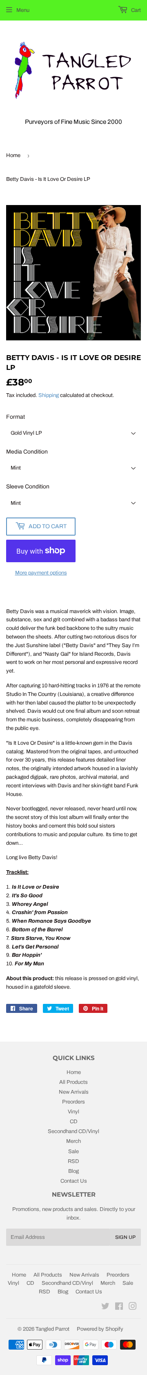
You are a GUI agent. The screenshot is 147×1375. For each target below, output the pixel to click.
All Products (73, 1082)
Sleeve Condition (27, 486)
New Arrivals (74, 1092)
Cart (135, 10)
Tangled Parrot (52, 1329)
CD (74, 1121)
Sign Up (125, 1237)
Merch (73, 1141)
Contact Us (73, 1181)
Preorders (73, 1102)
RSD (73, 1161)
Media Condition (27, 452)
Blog (73, 1171)
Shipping (48, 395)
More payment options (41, 573)
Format (15, 417)
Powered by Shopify (100, 1329)
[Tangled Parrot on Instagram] (133, 1308)
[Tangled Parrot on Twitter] (105, 1308)
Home (13, 155)
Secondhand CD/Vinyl (73, 1131)
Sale (73, 1151)
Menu (22, 10)
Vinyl (73, 1112)
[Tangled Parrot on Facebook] (119, 1308)
